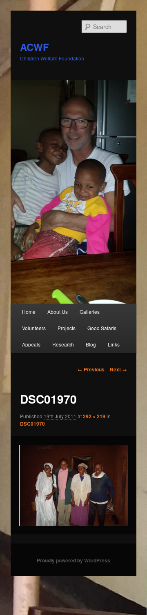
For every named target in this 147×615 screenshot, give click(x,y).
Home (29, 311)
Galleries (90, 311)
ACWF (34, 47)
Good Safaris (101, 327)
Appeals (31, 344)
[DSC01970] (73, 485)
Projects (67, 327)
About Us (57, 311)
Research (63, 344)
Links (114, 344)
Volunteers (34, 327)
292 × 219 (94, 416)
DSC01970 (32, 423)
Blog (91, 344)
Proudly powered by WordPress (73, 560)
